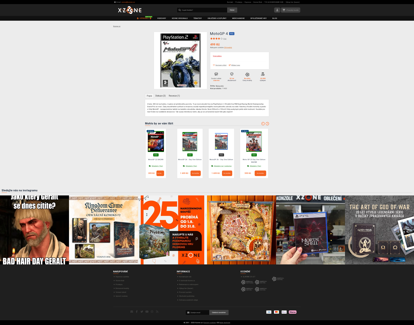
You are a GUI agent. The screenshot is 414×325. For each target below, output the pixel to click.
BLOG (274, 18)
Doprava (248, 2)
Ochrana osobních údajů (188, 300)
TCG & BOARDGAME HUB (273, 2)
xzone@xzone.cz (125, 2)
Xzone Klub (257, 2)
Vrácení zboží (121, 292)
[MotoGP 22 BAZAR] (156, 141)
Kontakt (230, 2)
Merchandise (238, 18)
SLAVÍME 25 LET (249, 277)
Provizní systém (185, 292)
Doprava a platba (122, 277)
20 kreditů (228, 47)
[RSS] (157, 311)
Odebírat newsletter (219, 312)
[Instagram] (152, 311)
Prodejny (238, 2)
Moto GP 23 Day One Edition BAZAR (254, 161)
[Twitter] (142, 311)
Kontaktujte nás (185, 277)
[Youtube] (147, 311)
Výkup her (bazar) (293, 2)
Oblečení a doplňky (217, 18)
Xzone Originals (180, 18)
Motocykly (220, 86)
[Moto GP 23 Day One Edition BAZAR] (254, 141)
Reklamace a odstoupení (188, 284)
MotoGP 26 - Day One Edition (190, 160)
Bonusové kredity (122, 288)
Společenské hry (258, 18)
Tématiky (197, 18)
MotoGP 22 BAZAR (155, 160)
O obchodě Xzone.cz (187, 280)
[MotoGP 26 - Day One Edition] (190, 141)
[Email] (131, 311)
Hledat (232, 10)
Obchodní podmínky (186, 296)
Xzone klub (120, 280)
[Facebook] (137, 311)
